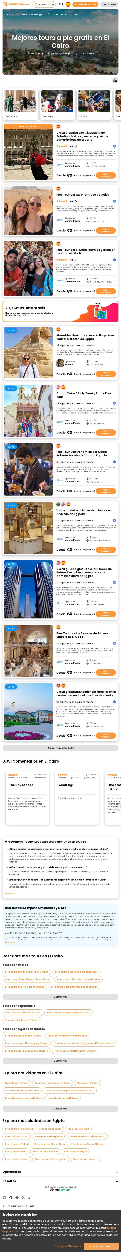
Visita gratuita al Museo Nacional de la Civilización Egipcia (84, 512)
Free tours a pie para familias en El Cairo (74, 986)
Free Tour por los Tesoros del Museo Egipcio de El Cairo (82, 635)
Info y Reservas (106, 175)
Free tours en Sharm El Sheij (87, 1144)
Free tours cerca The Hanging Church (26, 1043)
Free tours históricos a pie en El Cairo (76, 971)
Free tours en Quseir (16, 1159)
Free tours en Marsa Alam (50, 1144)
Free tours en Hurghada (48, 1136)
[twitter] (23, 1197)
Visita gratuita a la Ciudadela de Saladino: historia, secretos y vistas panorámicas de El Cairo (82, 136)
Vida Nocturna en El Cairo (63, 1098)
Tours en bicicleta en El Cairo (21, 1020)
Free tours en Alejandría (19, 1128)
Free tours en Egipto (33, 14)
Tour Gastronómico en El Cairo (52, 1083)
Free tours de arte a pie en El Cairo (25, 986)
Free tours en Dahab (17, 1144)
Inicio (10, 14)
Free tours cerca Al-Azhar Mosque (67, 1035)
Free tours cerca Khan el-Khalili (23, 1035)
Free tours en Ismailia (45, 1151)
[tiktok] (30, 1197)
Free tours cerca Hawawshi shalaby (75, 1050)
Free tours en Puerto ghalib (50, 1159)
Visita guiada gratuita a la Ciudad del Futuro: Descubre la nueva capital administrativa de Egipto (84, 572)
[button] (20, 104)
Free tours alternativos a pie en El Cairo (28, 979)
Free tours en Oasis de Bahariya (87, 1136)
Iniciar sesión (109, 4)
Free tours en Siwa (15, 1151)
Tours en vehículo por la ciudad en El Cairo (70, 1090)
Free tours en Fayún (75, 1151)
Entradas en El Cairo (16, 1083)
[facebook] (11, 1197)
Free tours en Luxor (50, 1128)
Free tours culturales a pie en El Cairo (78, 979)
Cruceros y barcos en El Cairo (22, 1090)
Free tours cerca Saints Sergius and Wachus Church (84, 1043)
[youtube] (17, 1197)
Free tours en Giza (78, 1128)
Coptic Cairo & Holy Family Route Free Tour (83, 395)
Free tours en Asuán (16, 1136)
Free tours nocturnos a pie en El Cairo (68, 1012)
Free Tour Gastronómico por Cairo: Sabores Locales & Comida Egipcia (81, 453)
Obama (69, 365)
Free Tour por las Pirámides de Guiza (82, 195)
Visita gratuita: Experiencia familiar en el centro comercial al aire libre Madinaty (86, 693)
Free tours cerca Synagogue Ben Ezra (26, 1050)
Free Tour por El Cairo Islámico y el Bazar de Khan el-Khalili (85, 251)
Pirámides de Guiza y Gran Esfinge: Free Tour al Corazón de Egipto (85, 337)
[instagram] (4, 1197)
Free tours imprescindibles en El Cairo (27, 971)
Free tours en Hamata (85, 1159)
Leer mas (10, 893)
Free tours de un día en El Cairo (22, 1012)
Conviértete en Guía (85, 4)
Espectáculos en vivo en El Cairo (23, 1098)
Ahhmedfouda (72, 166)
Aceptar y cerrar (101, 1246)
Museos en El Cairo (87, 1083)
